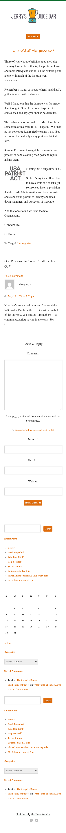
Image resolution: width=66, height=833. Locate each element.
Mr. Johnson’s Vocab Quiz (21, 580)
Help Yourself (14, 562)
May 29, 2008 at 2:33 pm (21, 296)
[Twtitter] (31, 820)
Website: (33, 481)
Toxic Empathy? (16, 552)
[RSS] (36, 820)
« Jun (7, 643)
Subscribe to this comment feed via (34, 430)
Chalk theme (22, 814)
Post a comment (13, 276)
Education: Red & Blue (19, 571)
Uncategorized (24, 243)
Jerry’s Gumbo (15, 566)
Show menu (33, 36)
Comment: (33, 353)
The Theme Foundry (40, 814)
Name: (33, 439)
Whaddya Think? (16, 557)
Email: (33, 460)
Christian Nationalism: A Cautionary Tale (28, 575)
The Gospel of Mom (27, 680)
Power (11, 548)
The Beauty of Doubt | (19, 685)
